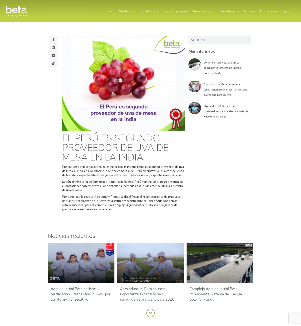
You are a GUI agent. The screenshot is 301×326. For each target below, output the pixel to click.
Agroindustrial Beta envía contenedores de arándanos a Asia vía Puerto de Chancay (226, 111)
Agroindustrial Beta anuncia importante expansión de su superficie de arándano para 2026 (147, 294)
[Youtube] (53, 56)
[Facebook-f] (53, 40)
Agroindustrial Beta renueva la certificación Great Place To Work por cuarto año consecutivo (226, 90)
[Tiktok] (53, 63)
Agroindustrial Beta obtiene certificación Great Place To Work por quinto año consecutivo (80, 294)
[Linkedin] (53, 48)
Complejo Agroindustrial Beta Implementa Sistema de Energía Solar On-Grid (222, 68)
